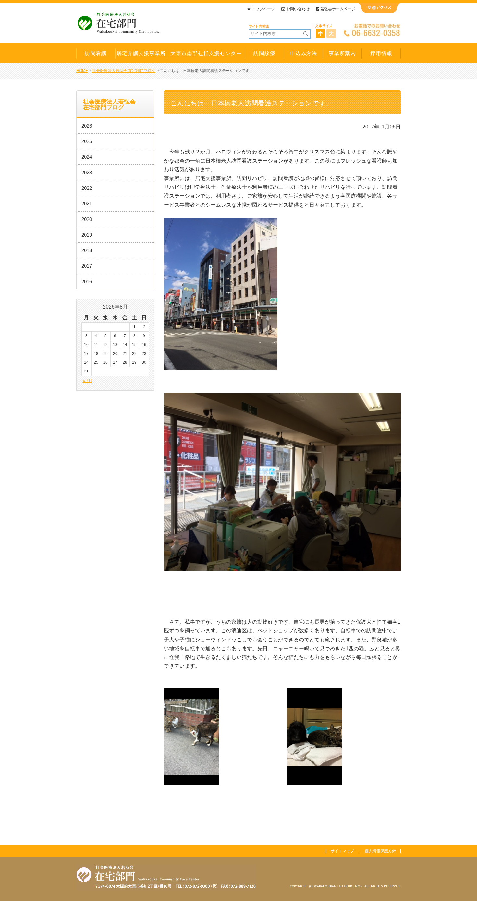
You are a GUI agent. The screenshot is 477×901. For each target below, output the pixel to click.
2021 (86, 203)
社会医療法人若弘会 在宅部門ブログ (123, 70)
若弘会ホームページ (337, 9)
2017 (86, 266)
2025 (86, 141)
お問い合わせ (298, 9)
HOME (82, 70)
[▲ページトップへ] (464, 888)
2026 (86, 125)
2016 (86, 281)
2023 (86, 172)
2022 (86, 188)
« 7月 (87, 380)
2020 (86, 219)
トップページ (263, 9)
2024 (86, 157)
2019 (86, 234)
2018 (86, 250)
